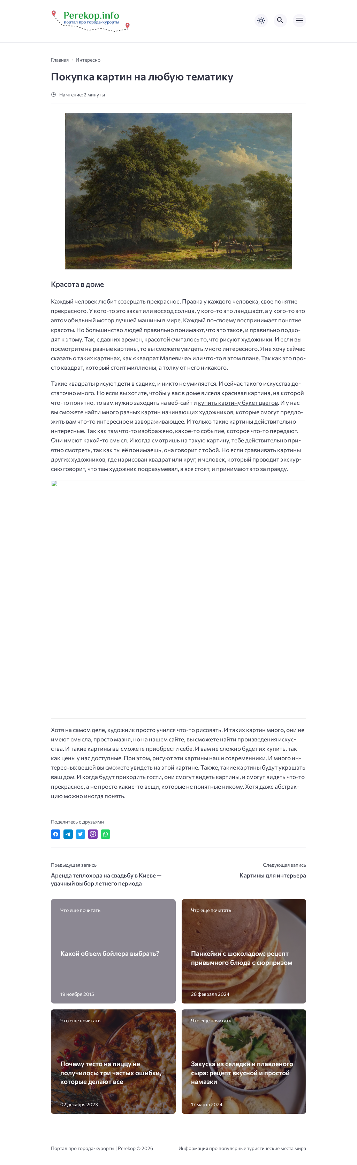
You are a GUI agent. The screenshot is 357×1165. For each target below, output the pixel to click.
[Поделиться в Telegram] (68, 834)
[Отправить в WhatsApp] (105, 834)
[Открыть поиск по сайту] (280, 20)
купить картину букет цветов (238, 402)
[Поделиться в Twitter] (80, 834)
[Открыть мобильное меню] (299, 20)
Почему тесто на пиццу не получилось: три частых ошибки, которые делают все (110, 1072)
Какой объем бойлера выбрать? (109, 953)
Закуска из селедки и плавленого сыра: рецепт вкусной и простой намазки (242, 1072)
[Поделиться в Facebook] (55, 834)
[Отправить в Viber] (93, 834)
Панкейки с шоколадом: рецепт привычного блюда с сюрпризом (242, 957)
